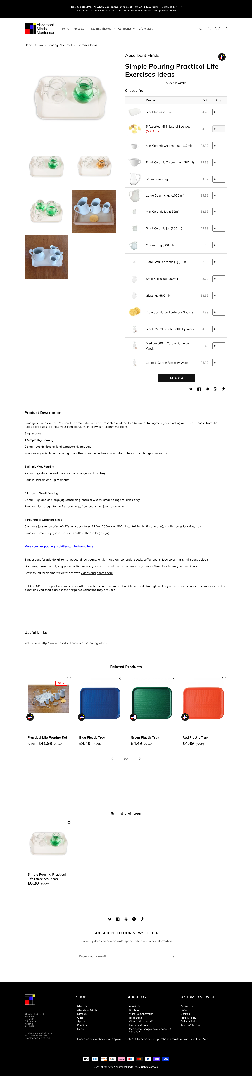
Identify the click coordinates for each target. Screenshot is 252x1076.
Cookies (185, 1013)
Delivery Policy (189, 1021)
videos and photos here (97, 573)
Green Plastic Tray (145, 737)
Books (80, 1028)
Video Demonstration (141, 1013)
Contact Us (187, 1006)
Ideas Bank (135, 1017)
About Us (134, 1006)
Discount (82, 1013)
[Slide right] (140, 759)
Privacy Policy (188, 1017)
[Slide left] (112, 759)
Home (28, 45)
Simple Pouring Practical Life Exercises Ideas (67, 45)
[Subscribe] (172, 956)
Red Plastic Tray (195, 737)
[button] (80, 28)
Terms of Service (190, 1025)
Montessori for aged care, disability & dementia (150, 1030)
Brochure (134, 1009)
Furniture (82, 1025)
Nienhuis (82, 1006)
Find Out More (199, 1039)
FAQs (184, 1009)
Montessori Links (138, 1025)
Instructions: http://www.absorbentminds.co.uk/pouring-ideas (66, 643)
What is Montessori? (141, 1021)
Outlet (80, 1017)
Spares (81, 1021)
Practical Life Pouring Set (47, 737)
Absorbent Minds (87, 1009)
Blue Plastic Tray (92, 737)
